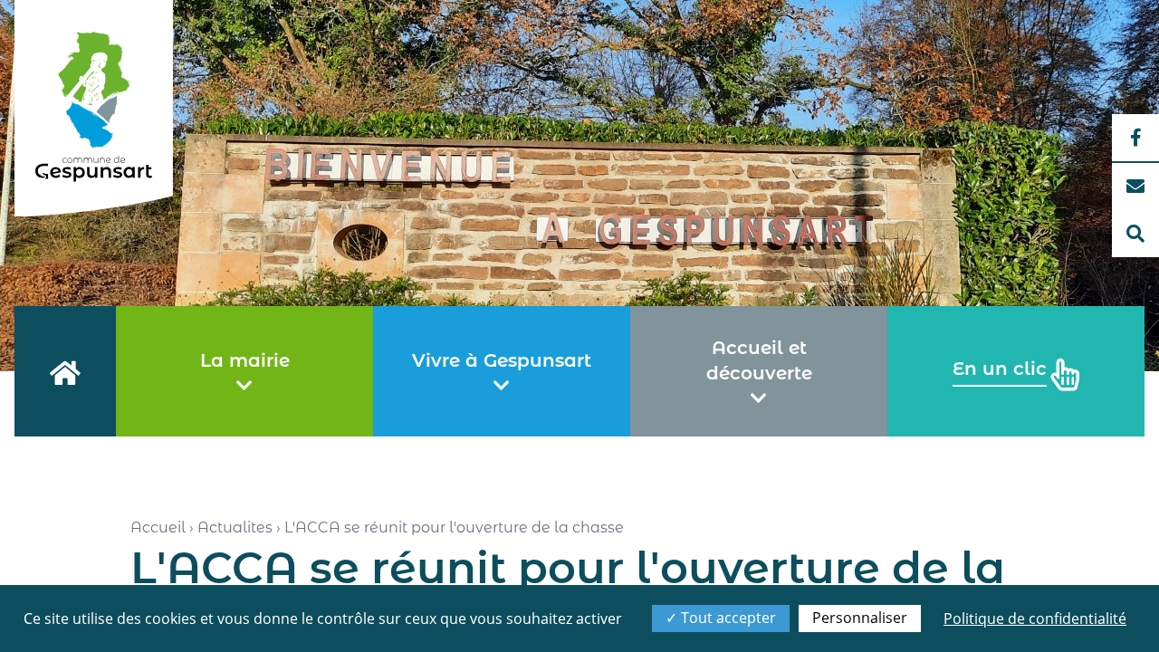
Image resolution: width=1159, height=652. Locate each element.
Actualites (235, 527)
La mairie (245, 360)
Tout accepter (726, 618)
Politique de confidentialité (1034, 618)
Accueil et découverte (759, 360)
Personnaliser (859, 618)
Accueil (158, 527)
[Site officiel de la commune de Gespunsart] (93, 108)
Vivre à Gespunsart (501, 360)
